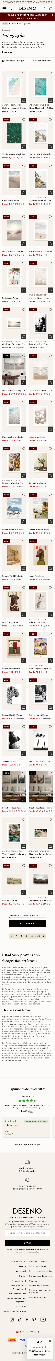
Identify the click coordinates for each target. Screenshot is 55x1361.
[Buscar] (10, 8)
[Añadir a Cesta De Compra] (23, 100)
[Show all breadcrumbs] (5, 23)
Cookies (33, 1281)
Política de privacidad (35, 1249)
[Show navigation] (4, 8)
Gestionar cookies (38, 1297)
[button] (40, 1348)
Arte (14, 23)
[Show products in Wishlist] (44, 8)
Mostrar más (27, 923)
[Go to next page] (43, 936)
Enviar (27, 1243)
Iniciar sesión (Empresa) (14, 1311)
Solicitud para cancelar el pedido (40, 1291)
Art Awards (21, 1306)
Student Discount (17, 1294)
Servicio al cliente (37, 1266)
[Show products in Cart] (51, 8)
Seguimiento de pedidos (40, 1271)
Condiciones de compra (40, 1276)
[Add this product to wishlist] (23, 73)
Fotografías (24, 23)
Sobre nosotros (18, 1261)
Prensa (22, 1266)
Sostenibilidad (19, 1281)
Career (22, 1276)
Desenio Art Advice (38, 1261)
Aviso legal (21, 1271)
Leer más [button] (7, 52)
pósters (36, 1004)
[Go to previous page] (11, 936)
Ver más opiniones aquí (27, 1144)
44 (38, 936)
